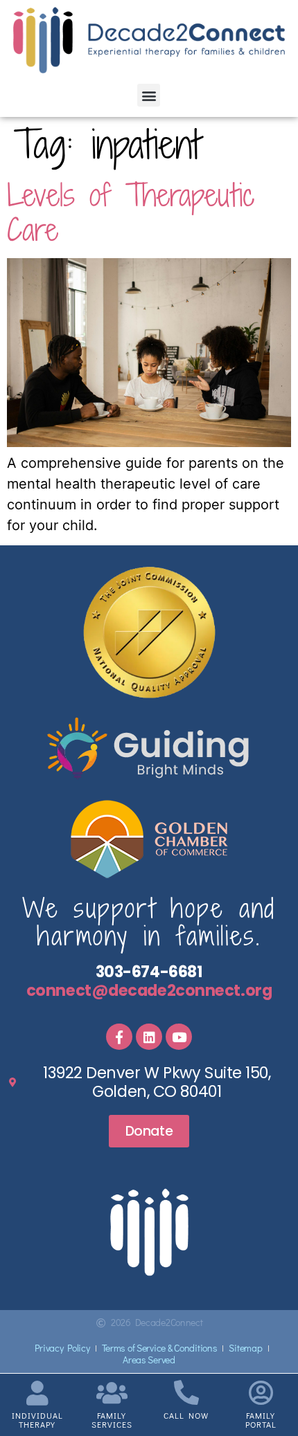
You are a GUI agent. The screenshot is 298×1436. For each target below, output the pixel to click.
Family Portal (261, 1420)
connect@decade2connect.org (149, 990)
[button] (148, 95)
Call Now (186, 1415)
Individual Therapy (37, 1420)
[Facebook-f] (119, 1037)
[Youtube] (179, 1037)
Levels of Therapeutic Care (130, 212)
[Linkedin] (149, 1037)
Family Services (111, 1420)
